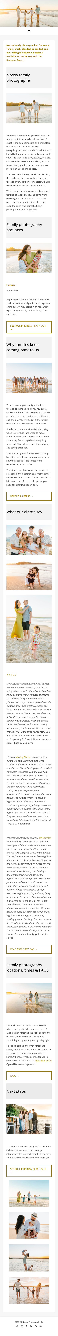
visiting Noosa (23, 757)
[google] (36, 1326)
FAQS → (14, 1075)
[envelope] (40, 1326)
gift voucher (45, 837)
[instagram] (18, 1326)
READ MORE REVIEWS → (23, 949)
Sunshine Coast (14, 59)
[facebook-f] (26, 1326)
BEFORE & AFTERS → (21, 496)
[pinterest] (31, 1326)
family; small (13, 48)
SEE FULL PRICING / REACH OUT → (28, 327)
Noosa (28, 56)
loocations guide (43, 1060)
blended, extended (32, 48)
